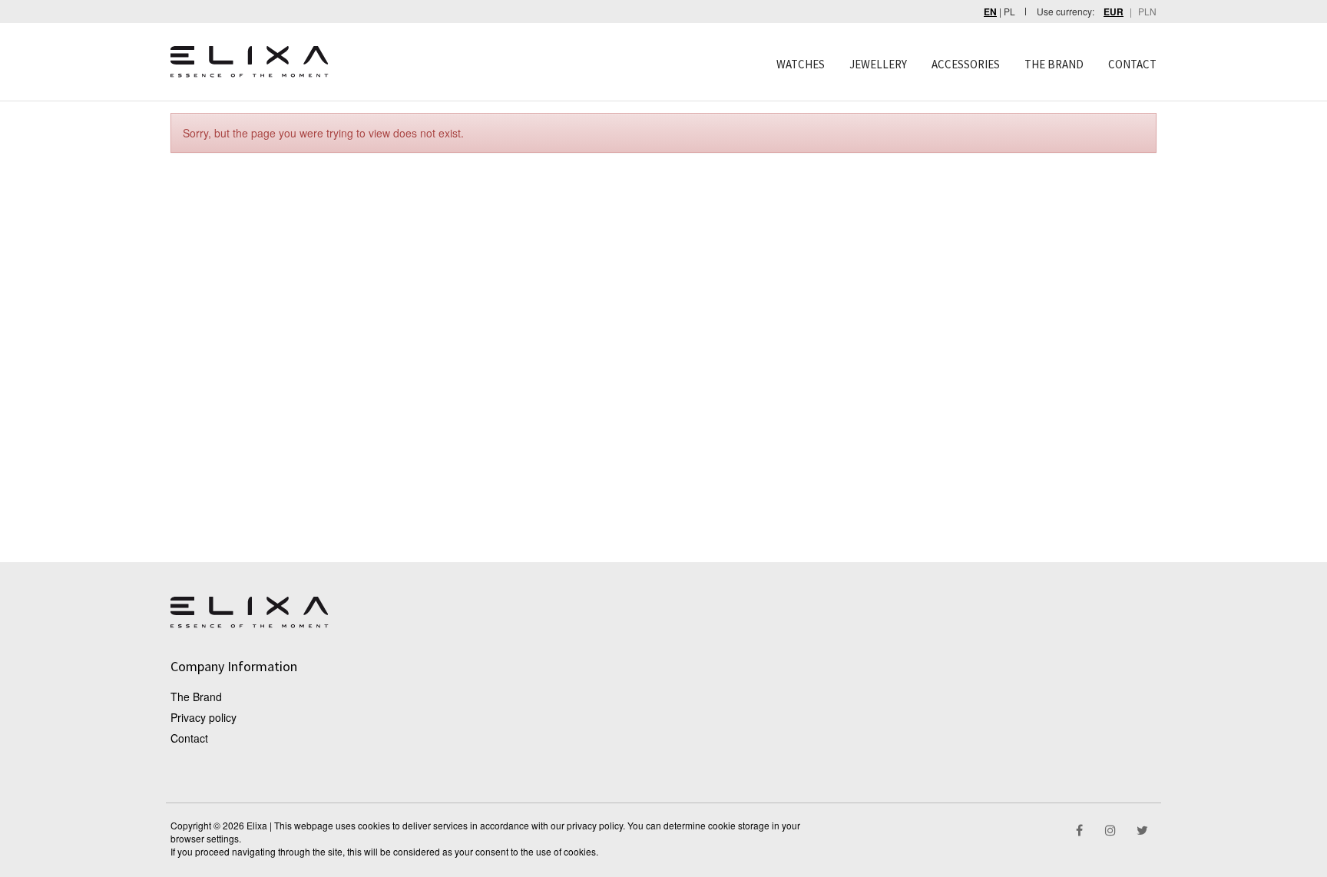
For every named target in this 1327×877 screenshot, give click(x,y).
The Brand (196, 696)
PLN (1147, 11)
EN (990, 11)
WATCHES (800, 64)
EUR (1113, 11)
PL (1009, 11)
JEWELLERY (878, 64)
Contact (189, 738)
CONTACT (1132, 64)
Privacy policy (203, 717)
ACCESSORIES (966, 64)
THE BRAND (1054, 64)
